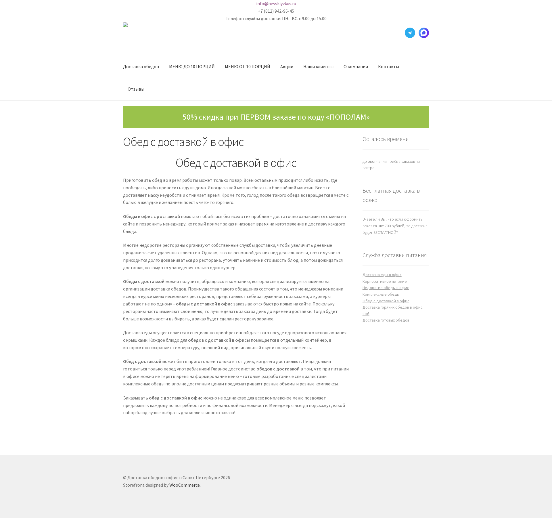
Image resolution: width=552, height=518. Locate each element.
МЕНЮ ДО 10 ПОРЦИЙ (192, 66)
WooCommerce (184, 485)
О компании (356, 66)
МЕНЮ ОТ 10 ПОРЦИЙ (247, 66)
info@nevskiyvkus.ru (276, 3)
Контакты (388, 66)
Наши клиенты (318, 66)
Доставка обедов (141, 66)
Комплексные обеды (381, 294)
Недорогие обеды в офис (386, 287)
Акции (286, 66)
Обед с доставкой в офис (386, 300)
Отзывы (136, 89)
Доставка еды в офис (382, 274)
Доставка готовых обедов (386, 320)
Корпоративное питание (385, 281)
